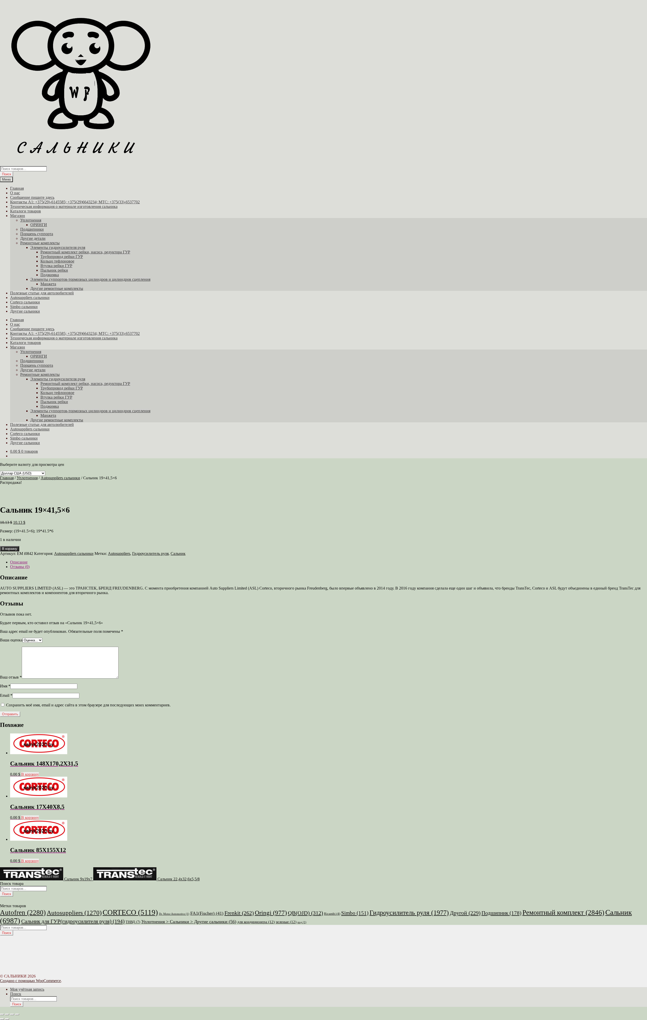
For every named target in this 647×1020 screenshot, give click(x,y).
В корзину (9, 549)
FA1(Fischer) (206, 913)
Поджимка (49, 275)
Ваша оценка (11, 640)
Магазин (17, 215)
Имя (5, 686)
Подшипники (32, 229)
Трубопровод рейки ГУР (61, 256)
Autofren (23, 912)
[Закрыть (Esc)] (17, 1014)
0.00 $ (24, 451)
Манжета (48, 284)
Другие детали (32, 238)
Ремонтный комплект (563, 912)
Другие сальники (25, 311)
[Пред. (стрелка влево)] (2, 1019)
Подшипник (501, 913)
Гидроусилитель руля (150, 553)
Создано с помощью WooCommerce (30, 981)
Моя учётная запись (27, 989)
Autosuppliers (119, 553)
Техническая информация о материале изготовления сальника (64, 206)
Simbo (354, 913)
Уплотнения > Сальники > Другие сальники (188, 921)
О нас (15, 193)
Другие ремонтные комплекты (56, 288)
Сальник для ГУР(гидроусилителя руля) (73, 921)
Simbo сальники (24, 307)
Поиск (6, 174)
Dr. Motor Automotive (174, 914)
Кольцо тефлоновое (57, 261)
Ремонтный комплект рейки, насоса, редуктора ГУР (85, 252)
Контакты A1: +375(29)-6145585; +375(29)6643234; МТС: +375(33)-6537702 (75, 202)
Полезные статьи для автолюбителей (42, 293)
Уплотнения (30, 220)
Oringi (271, 912)
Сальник (178, 553)
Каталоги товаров (25, 211)
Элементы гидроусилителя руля (57, 247)
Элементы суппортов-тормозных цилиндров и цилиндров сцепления (90, 279)
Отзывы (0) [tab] (20, 567)
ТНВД (133, 922)
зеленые (286, 922)
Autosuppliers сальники (30, 297)
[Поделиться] (12, 1014)
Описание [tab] (19, 562)
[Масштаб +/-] (2, 1014)
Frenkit (239, 913)
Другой (465, 913)
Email (6, 695)
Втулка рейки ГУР (56, 266)
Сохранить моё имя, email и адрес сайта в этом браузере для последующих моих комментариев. (88, 705)
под (301, 922)
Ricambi (332, 914)
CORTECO (130, 912)
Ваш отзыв (11, 677)
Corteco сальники (25, 302)
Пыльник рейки (54, 270)
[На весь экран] (7, 1014)
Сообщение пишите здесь (32, 197)
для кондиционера (256, 922)
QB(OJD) (305, 913)
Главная (17, 188)
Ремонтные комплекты (40, 243)
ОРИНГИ (38, 225)
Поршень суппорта (36, 234)
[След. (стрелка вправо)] (7, 1019)
